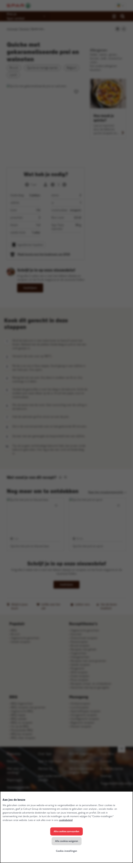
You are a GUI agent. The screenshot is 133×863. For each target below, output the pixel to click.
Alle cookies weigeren (66, 841)
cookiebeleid (66, 820)
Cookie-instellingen (66, 851)
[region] (66, 827)
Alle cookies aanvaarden (66, 831)
